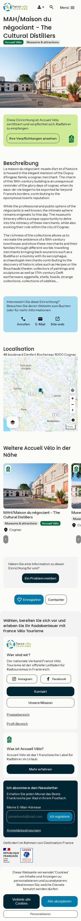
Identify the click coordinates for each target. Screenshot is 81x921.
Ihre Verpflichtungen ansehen (33, 138)
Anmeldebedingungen (24, 830)
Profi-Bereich (17, 724)
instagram (25, 679)
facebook (59, 679)
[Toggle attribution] (73, 420)
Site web (57, 324)
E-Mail (40, 324)
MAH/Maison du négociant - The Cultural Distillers (31, 514)
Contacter (56, 600)
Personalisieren (40, 914)
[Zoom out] (73, 404)
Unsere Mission (40, 703)
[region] (40, 394)
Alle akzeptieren (59, 901)
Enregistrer (32, 600)
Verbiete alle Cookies (21, 901)
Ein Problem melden (40, 578)
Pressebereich (18, 714)
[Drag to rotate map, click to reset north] (73, 410)
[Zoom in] (73, 398)
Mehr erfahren (40, 769)
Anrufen (23, 324)
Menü (64, 7)
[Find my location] (73, 390)
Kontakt (40, 691)
